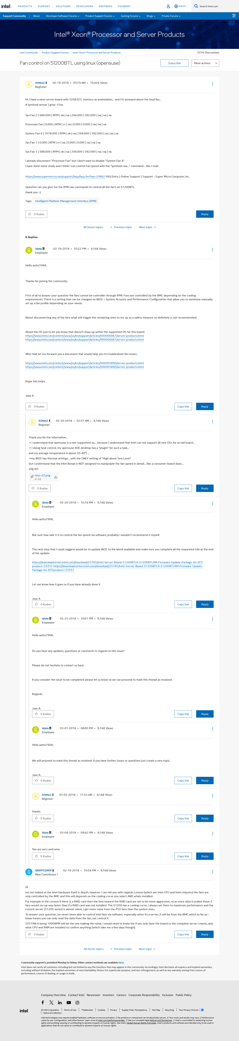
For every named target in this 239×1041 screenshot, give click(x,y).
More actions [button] (202, 63)
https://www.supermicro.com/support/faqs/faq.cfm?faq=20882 (65, 176)
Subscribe (174, 63)
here (121, 962)
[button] (212, 83)
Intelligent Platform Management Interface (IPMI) (65, 201)
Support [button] (44, 6)
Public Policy (184, 995)
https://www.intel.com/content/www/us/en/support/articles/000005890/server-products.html (84, 363)
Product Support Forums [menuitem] (98, 16)
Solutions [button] (63, 6)
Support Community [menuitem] (14, 16)
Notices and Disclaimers (161, 1020)
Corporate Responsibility (144, 995)
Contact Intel (76, 995)
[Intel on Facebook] (43, 1003)
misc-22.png (42, 475)
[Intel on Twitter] (51, 1003)
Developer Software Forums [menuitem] (61, 16)
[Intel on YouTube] (69, 1003)
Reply (204, 214)
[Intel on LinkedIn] (60, 1003)
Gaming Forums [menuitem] (129, 16)
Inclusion (167, 995)
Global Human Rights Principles (141, 1022)
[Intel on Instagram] (77, 1003)
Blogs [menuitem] (150, 16)
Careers (121, 995)
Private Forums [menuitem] (170, 16)
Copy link (183, 406)
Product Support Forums (55, 52)
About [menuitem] (36, 16)
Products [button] (25, 6)
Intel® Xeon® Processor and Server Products (97, 52)
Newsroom (93, 995)
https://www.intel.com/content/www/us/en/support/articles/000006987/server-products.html (84, 336)
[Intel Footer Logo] (24, 1010)
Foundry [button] (124, 6)
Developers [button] (84, 6)
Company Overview (53, 995)
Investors (108, 995)
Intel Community (29, 52)
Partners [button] (105, 6)
